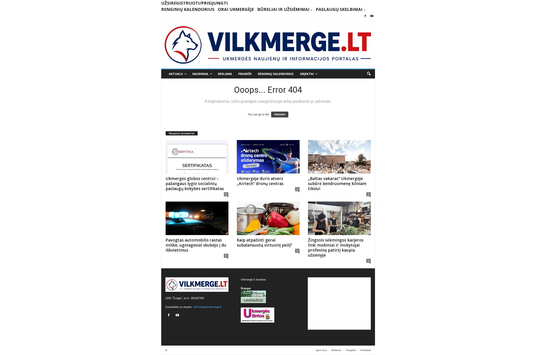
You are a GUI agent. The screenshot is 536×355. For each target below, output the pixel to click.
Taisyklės (351, 350)
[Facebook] (365, 16)
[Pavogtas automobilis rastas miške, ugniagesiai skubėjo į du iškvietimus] (197, 218)
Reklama (225, 74)
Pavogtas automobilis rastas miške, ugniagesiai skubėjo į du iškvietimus (196, 245)
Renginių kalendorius (187, 9)
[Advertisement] (339, 303)
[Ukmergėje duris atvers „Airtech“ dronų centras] (268, 157)
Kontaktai (366, 350)
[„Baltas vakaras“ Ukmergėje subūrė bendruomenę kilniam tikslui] (339, 157)
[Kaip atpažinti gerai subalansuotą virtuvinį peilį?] (268, 218)
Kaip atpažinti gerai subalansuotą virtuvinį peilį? (264, 242)
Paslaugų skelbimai (339, 9)
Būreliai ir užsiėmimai (283, 9)
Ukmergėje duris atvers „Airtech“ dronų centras (260, 181)
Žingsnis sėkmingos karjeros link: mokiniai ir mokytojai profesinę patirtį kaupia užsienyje (335, 247)
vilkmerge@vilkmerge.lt (207, 307)
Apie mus (321, 350)
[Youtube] (371, 16)
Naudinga (200, 74)
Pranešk (245, 74)
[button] (368, 73)
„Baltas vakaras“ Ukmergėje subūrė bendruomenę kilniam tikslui (337, 183)
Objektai (307, 74)
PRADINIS (279, 114)
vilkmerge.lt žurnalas (253, 279)
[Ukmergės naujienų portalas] (268, 43)
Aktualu (176, 74)
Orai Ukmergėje (236, 9)
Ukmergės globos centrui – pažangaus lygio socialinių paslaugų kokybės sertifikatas (195, 183)
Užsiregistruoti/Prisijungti (194, 3)
